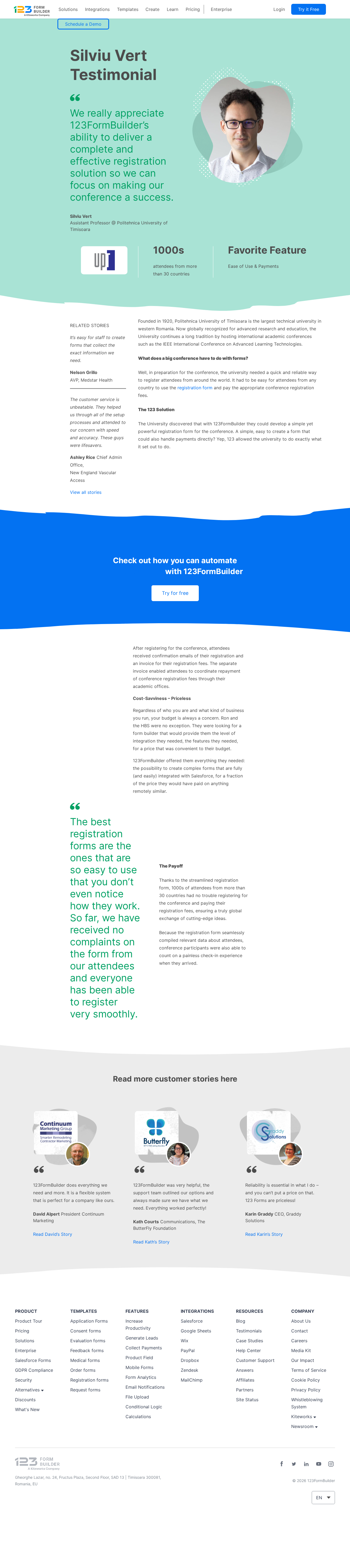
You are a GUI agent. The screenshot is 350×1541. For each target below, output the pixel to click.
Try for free (175, 593)
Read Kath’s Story (151, 1242)
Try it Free (308, 9)
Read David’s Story (52, 1234)
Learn (172, 9)
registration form (194, 387)
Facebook (282, 1464)
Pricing (193, 9)
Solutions (68, 9)
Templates (127, 9)
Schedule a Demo (83, 24)
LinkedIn (306, 1464)
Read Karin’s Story (264, 1234)
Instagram (331, 1464)
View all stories (85, 492)
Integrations (97, 9)
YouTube (318, 1464)
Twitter (294, 1464)
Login (279, 9)
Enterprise (221, 9)
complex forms (135, 571)
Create (152, 9)
